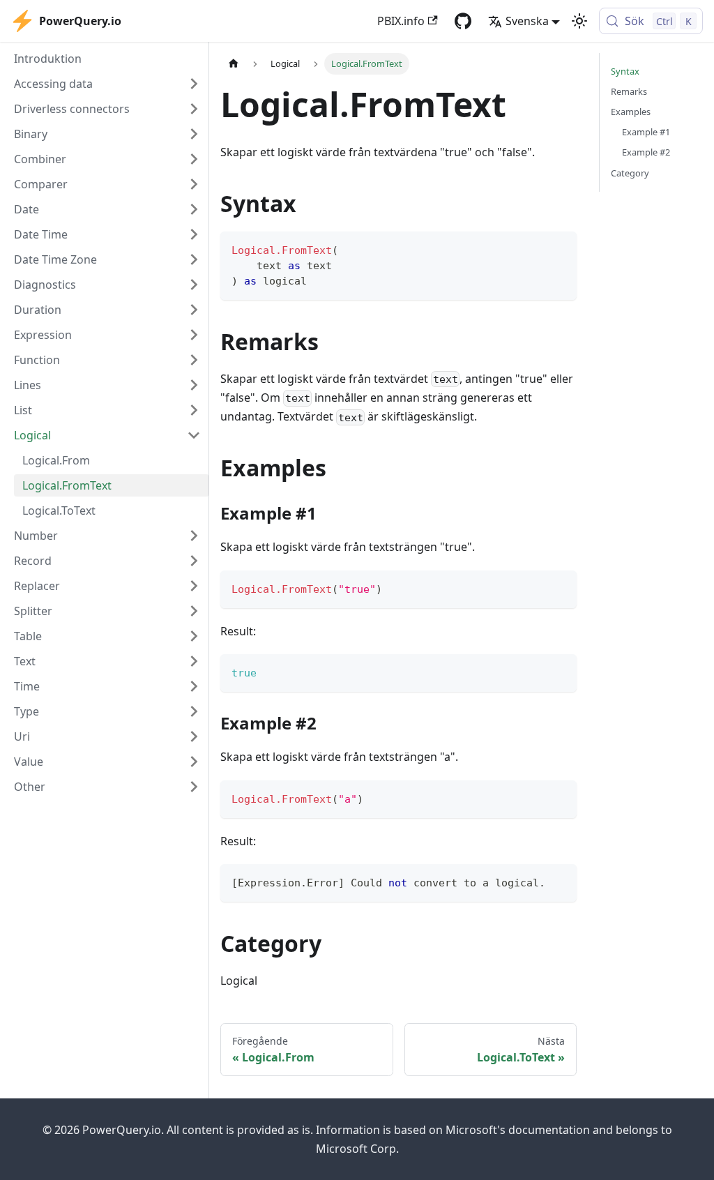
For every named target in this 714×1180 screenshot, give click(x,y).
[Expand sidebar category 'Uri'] (193, 736)
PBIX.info (401, 21)
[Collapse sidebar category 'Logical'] (193, 435)
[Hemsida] (233, 64)
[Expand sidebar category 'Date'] (193, 209)
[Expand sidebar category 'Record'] (193, 561)
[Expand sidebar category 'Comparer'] (193, 184)
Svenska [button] (527, 21)
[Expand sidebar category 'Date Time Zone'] (193, 259)
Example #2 (646, 152)
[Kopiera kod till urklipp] (559, 248)
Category (630, 173)
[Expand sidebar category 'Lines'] (193, 385)
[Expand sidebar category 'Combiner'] (193, 159)
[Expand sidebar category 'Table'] (193, 636)
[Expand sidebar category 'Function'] (193, 360)
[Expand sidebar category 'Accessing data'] (193, 84)
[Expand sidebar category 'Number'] (193, 535)
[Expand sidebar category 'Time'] (193, 686)
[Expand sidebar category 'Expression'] (193, 335)
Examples (631, 111)
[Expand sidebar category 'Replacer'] (193, 586)
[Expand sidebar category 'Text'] (193, 661)
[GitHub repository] (463, 21)
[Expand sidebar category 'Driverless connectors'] (193, 109)
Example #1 (646, 132)
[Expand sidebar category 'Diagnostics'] (193, 284)
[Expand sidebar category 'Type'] (193, 711)
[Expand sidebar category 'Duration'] (193, 309)
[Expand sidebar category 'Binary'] (193, 134)
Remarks (629, 91)
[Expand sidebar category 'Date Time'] (193, 234)
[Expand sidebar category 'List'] (193, 410)
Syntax (625, 71)
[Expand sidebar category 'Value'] (193, 761)
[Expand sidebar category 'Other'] (193, 787)
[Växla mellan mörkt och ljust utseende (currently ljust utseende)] (579, 21)
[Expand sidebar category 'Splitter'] (193, 611)
